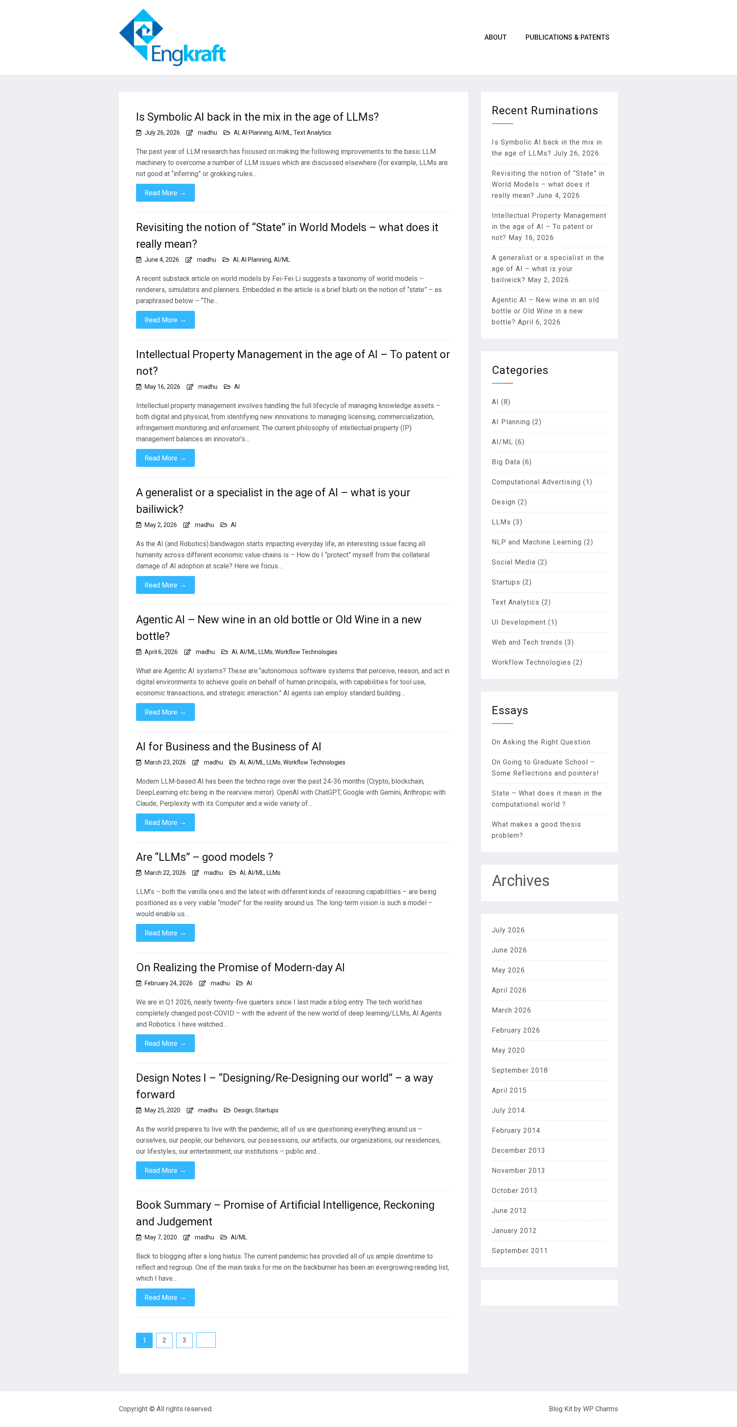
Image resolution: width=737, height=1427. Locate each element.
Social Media (514, 562)
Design (243, 1110)
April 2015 (509, 1090)
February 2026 (516, 1030)
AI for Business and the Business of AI (229, 746)
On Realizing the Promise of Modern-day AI (240, 967)
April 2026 (509, 990)
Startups (267, 1110)
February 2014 (516, 1130)
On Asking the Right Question (541, 742)
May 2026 (508, 970)
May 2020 (508, 1050)
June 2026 (509, 950)
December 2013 (518, 1150)
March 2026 (511, 1010)
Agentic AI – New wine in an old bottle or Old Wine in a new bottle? (279, 628)
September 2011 (520, 1251)
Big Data (506, 462)
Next (206, 1340)
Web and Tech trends (527, 642)
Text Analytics (312, 132)
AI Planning (257, 132)
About (496, 37)
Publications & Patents (567, 37)
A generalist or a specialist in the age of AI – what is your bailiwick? (273, 500)
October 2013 (515, 1191)
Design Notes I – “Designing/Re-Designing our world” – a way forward (284, 1086)
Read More (165, 192)
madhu (207, 132)
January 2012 (514, 1231)
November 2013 (518, 1170)
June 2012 (509, 1211)
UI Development (519, 622)
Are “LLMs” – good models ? (204, 857)
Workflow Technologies (306, 651)
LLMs (265, 651)
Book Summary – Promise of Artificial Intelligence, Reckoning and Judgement (285, 1213)
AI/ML (283, 132)
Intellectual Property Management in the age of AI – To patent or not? (293, 362)
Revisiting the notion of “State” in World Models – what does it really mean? (287, 235)
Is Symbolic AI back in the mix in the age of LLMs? (257, 116)
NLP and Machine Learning (537, 542)
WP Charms (600, 1409)
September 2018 (520, 1070)
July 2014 (508, 1110)
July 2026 (508, 930)
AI (236, 132)
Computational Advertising (536, 482)
